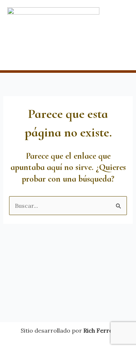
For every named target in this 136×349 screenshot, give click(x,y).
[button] (68, 56)
